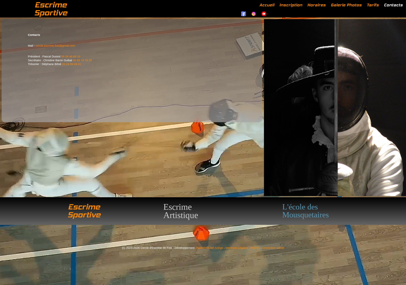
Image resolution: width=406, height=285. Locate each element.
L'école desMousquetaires (305, 210)
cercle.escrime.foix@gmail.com (55, 45)
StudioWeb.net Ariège (209, 247)
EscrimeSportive (50, 8)
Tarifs (373, 5)
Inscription (290, 5)
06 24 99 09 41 (71, 64)
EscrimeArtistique (180, 211)
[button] (399, 278)
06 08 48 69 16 (70, 56)
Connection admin (272, 247)
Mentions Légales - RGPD (242, 247)
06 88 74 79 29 (82, 60)
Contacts (393, 5)
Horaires (316, 5)
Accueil (266, 5)
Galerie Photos (346, 5)
